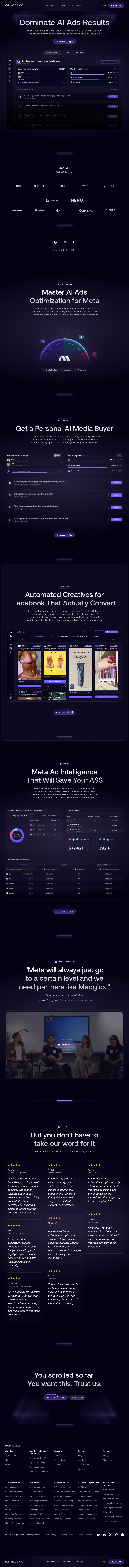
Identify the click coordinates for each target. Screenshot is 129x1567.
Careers (57, 1464)
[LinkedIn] (104, 1534)
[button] (52, 5)
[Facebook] (116, 1534)
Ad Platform (83, 1487)
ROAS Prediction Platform (110, 1490)
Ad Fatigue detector (13, 1505)
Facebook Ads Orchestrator (84, 1510)
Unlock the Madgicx (64, 42)
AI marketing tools (37, 1523)
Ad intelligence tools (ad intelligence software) (113, 1508)
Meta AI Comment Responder (61, 1510)
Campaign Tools (36, 1510)
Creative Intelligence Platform (37, 1496)
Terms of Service (85, 1535)
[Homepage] (12, 1445)
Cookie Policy (50, 1535)
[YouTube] (98, 1534)
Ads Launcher (10, 1487)
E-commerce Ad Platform (88, 1492)
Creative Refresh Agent (15, 1496)
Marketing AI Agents (62, 1519)
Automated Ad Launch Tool (14, 1514)
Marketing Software (37, 1505)
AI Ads (7, 1460)
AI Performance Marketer (64, 1492)
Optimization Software (39, 1519)
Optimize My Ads (64, 535)
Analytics (9, 1464)
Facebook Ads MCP (37, 1458)
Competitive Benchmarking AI (109, 1512)
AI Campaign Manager (63, 1496)
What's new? (108, 1460)
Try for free (116, 1562)
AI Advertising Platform (112, 1517)
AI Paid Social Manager (63, 1505)
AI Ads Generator (12, 1501)
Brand (80, 1469)
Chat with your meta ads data (39, 1471)
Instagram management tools (88, 1514)
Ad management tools (14, 1519)
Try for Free (116, 5)
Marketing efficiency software (38, 1501)
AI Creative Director (62, 1487)
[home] (14, 5)
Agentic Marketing (37, 1462)
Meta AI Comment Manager (61, 1514)
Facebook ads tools (37, 1487)
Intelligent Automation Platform (112, 1521)
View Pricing (77, 1397)
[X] (110, 1534)
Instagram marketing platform (86, 1496)
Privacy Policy (67, 1535)
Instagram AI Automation (88, 1505)
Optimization (10, 1455)
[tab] (51, 52)
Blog (80, 1455)
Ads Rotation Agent (13, 1492)
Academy (82, 1460)
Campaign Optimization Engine (112, 1494)
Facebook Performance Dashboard (112, 1503)
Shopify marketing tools (88, 1501)
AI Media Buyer (35, 1492)
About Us (58, 1455)
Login (104, 5)
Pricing (80, 5)
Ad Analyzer (10, 1510)
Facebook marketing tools (86, 1519)
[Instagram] (122, 1534)
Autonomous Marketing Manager (63, 1501)
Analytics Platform (37, 1514)
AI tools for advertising (14, 1523)
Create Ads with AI (64, 712)
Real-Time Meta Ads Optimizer (111, 1499)
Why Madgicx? (60, 1460)
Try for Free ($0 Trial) (55, 1397)
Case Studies (83, 1464)
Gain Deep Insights (64, 911)
